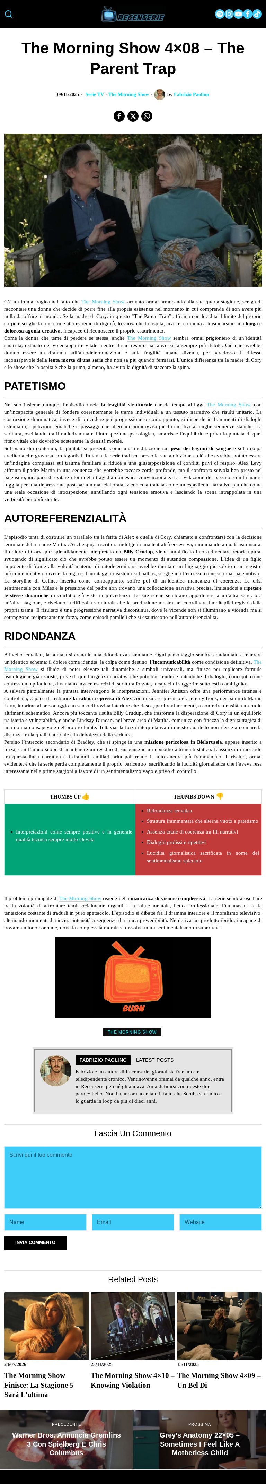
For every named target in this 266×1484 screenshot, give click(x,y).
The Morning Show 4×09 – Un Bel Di (219, 1380)
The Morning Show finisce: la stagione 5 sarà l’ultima (38, 1385)
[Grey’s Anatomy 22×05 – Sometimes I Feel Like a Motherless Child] (199, 1439)
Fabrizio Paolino (191, 94)
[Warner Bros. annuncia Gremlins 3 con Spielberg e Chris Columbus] (66, 1439)
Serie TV (95, 94)
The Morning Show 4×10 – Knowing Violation (133, 1380)
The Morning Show (128, 94)
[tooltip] (219, 14)
